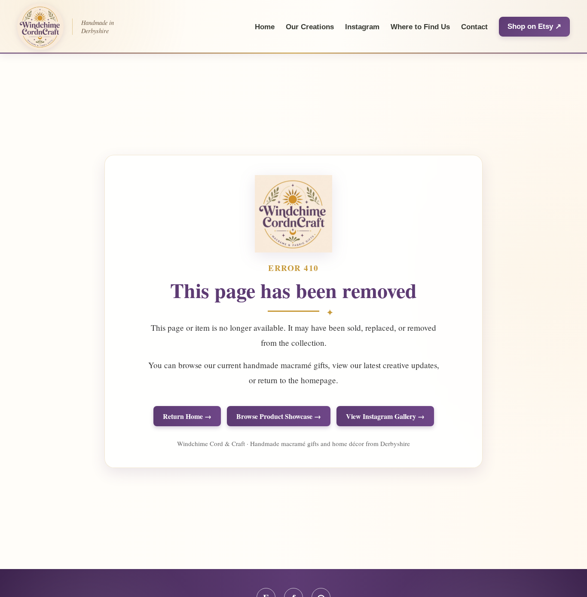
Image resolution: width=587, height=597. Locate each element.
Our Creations (310, 27)
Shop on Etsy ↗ (534, 26)
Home (265, 27)
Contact (474, 27)
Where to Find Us (420, 27)
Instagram (362, 27)
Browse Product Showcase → (278, 416)
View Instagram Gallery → (385, 416)
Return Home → (187, 416)
